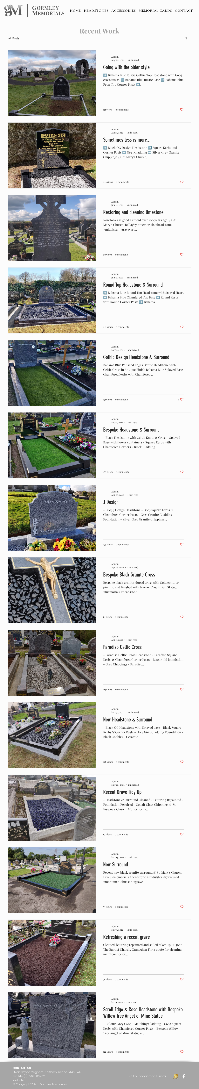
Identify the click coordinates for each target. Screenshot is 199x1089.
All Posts (13, 38)
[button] (186, 39)
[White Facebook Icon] (183, 1076)
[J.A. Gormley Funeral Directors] (176, 1076)
